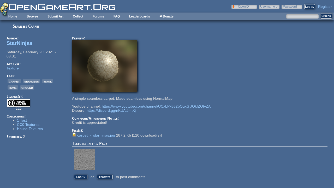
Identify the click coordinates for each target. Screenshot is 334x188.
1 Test (22, 120)
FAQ (117, 16)
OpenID (243, 6)
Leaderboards (139, 16)
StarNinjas (19, 43)
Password (290, 6)
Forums (98, 16)
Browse (32, 16)
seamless (31, 81)
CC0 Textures (28, 124)
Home (12, 16)
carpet (14, 81)
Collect (78, 16)
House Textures (30, 129)
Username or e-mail (269, 6)
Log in (80, 177)
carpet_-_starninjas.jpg (96, 135)
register (104, 177)
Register (325, 6)
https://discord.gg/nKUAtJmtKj (111, 110)
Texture (13, 68)
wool (48, 81)
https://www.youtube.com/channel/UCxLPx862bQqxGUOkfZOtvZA (156, 106)
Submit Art (55, 16)
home (13, 87)
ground (27, 87)
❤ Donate (166, 16)
